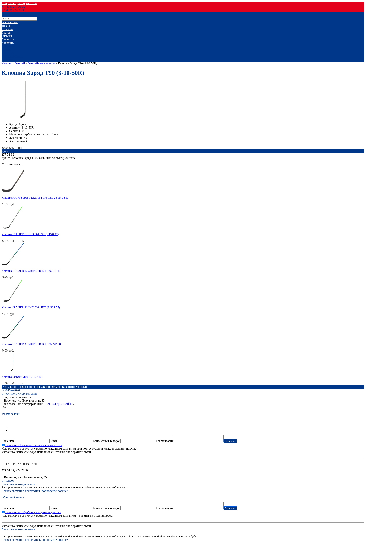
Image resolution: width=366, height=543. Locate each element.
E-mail (54, 441)
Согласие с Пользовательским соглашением (33, 445)
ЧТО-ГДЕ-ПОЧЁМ (60, 404)
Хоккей (20, 63)
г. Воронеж (9, 46)
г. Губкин (8, 60)
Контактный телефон (106, 441)
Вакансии (8, 39)
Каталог (7, 63)
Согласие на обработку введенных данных (33, 512)
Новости (7, 29)
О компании (10, 22)
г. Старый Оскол (12, 56)
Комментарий (165, 441)
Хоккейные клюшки (41, 63)
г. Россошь (8, 53)
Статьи (6, 32)
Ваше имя (8, 441)
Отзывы (7, 36)
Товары (6, 25)
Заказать (230, 441)
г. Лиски (7, 49)
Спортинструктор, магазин (19, 3)
